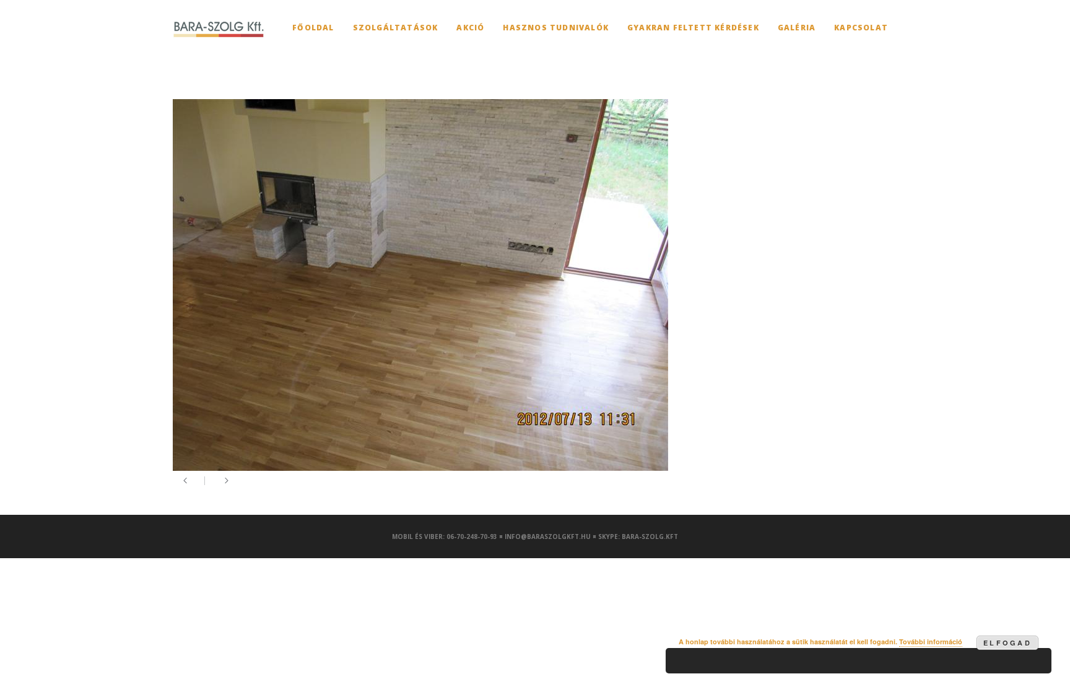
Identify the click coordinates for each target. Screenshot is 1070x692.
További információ (930, 641)
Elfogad (1007, 642)
